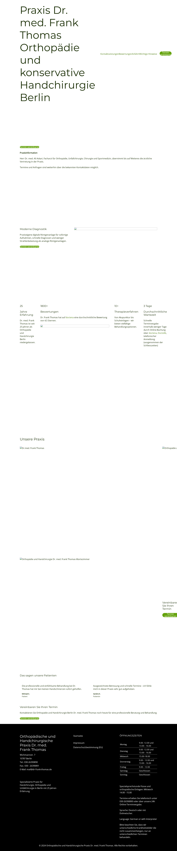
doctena (70, 317)
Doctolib (162, 333)
